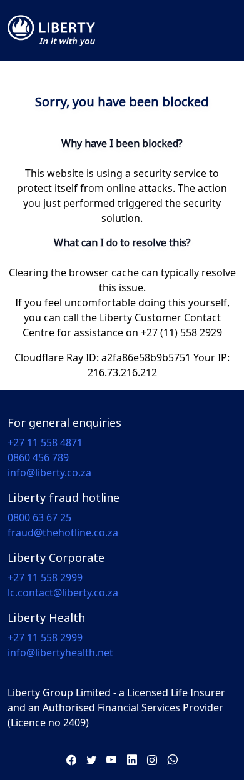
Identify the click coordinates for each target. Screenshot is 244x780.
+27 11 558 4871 (45, 442)
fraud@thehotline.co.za (63, 532)
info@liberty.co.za (49, 472)
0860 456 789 (38, 457)
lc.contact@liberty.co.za (63, 592)
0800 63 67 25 (39, 517)
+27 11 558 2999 (45, 577)
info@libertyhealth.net (60, 652)
